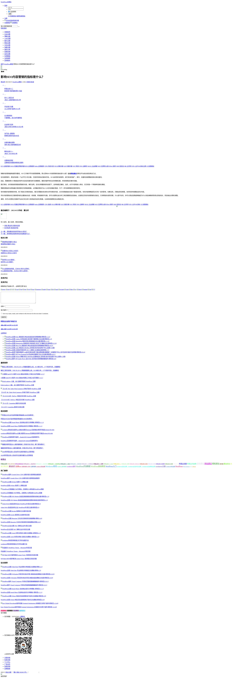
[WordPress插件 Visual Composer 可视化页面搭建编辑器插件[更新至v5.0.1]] (25, 581)
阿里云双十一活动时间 (30, 464)
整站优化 (227, 464)
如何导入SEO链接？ (7, 262)
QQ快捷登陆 (12, 16)
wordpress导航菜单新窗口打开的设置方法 (14, 544)
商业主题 (8, 672)
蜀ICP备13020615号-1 (20, 672)
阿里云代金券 (191, 464)
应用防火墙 (103, 166)
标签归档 (7, 660)
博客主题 (7, 36)
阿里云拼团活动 (19, 464)
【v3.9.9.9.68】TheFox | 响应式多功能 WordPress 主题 (17, 399)
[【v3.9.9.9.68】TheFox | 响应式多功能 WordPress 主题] (18, 396)
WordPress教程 (8, 64)
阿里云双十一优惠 (98, 464)
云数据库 (29, 166)
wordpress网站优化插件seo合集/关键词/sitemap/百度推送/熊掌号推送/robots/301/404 (27, 433)
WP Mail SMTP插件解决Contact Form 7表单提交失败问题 (19, 558)
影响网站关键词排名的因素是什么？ (15, 233)
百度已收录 (30, 82)
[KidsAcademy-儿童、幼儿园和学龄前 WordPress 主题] (18, 381)
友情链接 (7, 668)
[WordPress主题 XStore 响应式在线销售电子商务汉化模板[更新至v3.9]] (23, 596)
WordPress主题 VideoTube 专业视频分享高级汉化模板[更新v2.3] (21, 570)
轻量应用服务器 (17, 166)
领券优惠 (4, 610)
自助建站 (200, 464)
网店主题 (7, 43)
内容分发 (49, 166)
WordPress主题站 (6, 2)
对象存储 (58, 166)
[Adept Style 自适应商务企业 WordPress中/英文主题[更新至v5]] (21, 504)
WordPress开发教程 (83, 466)
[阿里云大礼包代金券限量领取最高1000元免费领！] (17, 415)
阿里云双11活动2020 (134, 464)
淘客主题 (7, 47)
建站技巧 (12, 466)
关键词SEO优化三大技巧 (9, 253)
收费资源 (7, 51)
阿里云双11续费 (125, 464)
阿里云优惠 (183, 464)
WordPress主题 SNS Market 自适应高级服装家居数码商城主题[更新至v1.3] (24, 500)
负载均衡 (67, 166)
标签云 (3, 459)
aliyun (194, 466)
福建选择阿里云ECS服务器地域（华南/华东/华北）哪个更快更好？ (22, 448)
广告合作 (7, 664)
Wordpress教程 (51, 466)
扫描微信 (7, 22)
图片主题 (7, 41)
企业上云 (10, 610)
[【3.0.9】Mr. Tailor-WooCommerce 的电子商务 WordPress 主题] (21, 389)
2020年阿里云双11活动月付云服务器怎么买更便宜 (17, 455)
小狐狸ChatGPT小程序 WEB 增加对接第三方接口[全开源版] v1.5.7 (22, 378)
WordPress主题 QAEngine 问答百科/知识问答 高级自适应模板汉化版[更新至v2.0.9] (27, 578)
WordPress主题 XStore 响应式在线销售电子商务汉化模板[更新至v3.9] (23, 599)
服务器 (221, 464)
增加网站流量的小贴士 (8, 244)
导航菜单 (4, 28)
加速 (47, 204)
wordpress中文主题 (170, 466)
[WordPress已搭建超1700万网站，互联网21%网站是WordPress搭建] (22, 489)
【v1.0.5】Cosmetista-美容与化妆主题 (12, 407)
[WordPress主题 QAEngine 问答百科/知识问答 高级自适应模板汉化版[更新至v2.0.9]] (27, 574)
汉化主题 (7, 45)
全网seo (18, 466)
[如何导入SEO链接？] (8, 260)
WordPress (179, 466)
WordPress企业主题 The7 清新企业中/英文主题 (15, 529)
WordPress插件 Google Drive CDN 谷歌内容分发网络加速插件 (20, 478)
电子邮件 (4, 310)
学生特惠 (22, 610)
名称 (3, 306)
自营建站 (150, 166)
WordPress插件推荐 (61, 466)
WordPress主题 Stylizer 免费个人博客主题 (14, 485)
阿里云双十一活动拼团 (42, 464)
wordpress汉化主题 (40, 466)
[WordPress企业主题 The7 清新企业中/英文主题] (16, 526)
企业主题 (7, 34)
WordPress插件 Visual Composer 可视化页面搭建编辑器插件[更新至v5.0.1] (24, 585)
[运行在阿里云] (33, 672)
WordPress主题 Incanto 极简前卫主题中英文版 (15, 515)
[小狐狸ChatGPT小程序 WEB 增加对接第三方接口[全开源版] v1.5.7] (23, 374)
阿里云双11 (176, 464)
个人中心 (7, 662)
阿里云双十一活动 (65, 464)
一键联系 (22, 616)
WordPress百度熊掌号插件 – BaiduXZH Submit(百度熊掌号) (19, 441)
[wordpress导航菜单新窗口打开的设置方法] (15, 540)
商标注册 (142, 166)
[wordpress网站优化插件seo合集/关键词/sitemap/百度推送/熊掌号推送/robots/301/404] (27, 430)
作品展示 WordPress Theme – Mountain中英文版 (15, 551)
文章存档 (7, 657)
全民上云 (16, 610)
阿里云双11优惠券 (160, 464)
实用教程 (7, 56)
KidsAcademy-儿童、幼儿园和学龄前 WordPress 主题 (17, 385)
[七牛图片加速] (43, 672)
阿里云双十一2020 (108, 464)
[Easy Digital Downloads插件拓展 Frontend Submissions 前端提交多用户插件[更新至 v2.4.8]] (29, 603)
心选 (135, 166)
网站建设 (74, 173)
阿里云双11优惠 (169, 464)
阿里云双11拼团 (152, 464)
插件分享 (7, 49)
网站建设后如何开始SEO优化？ (14, 231)
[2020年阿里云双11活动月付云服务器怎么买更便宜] (17, 451)
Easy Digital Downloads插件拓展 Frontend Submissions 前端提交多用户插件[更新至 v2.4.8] (29, 607)
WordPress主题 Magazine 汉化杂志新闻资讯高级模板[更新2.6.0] (21, 522)
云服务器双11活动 (25, 466)
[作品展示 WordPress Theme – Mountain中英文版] (16, 547)
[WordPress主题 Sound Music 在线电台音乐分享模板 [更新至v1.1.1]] (22, 422)
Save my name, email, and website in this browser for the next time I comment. (25, 313)
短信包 (120, 166)
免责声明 (7, 666)
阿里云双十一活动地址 (54, 464)
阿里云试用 (4, 464)
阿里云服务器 (11, 464)
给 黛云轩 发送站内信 (11, 228)
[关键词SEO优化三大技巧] (9, 251)
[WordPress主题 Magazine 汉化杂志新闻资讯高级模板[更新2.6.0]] (21, 518)
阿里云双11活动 (144, 464)
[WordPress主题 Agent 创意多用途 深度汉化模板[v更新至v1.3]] (21, 533)
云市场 (127, 166)
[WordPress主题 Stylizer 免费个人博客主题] (14, 482)
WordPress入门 (110, 466)
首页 (2, 64)
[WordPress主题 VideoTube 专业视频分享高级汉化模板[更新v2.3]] (21, 567)
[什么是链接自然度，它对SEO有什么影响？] (15, 268)
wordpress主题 (161, 466)
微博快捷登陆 (20, 16)
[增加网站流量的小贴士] (9, 242)
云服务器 (5, 166)
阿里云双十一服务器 (75, 464)
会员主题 (7, 54)
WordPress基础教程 (98, 466)
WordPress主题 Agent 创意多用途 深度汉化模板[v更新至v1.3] (20, 537)
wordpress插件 (71, 466)
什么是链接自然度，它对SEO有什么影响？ (14, 271)
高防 (112, 166)
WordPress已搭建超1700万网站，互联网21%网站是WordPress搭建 (21, 493)
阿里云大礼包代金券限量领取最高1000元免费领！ (17, 419)
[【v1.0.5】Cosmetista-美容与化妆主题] (13, 403)
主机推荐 (7, 58)
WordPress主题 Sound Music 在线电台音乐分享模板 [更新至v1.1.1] (21, 426)
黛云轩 (3, 82)
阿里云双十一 (117, 464)
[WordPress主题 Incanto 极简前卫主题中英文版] (16, 511)
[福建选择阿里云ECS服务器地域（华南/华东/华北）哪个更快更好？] (23, 444)
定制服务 (7, 60)
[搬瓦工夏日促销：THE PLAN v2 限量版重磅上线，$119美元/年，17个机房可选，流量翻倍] (30, 367)
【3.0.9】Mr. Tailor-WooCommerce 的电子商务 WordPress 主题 (20, 392)
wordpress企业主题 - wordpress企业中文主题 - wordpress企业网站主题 (136, 466)
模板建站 (215, 464)
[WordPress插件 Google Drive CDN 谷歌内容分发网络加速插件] (21, 474)
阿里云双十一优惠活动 (87, 464)
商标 (137, 204)
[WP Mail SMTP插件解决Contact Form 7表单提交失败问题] (19, 555)
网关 (76, 166)
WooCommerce (186, 466)
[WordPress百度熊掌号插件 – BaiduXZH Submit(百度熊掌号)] (20, 437)
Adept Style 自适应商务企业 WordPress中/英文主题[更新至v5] (20, 507)
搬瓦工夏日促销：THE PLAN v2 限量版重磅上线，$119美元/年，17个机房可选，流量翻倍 (30, 370)
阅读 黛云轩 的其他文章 (12, 225)
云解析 (83, 166)
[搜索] (18, 26)
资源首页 (7, 32)
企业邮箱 (92, 166)
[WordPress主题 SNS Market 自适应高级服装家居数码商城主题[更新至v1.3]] (25, 496)
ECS (191, 466)
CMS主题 (7, 38)
